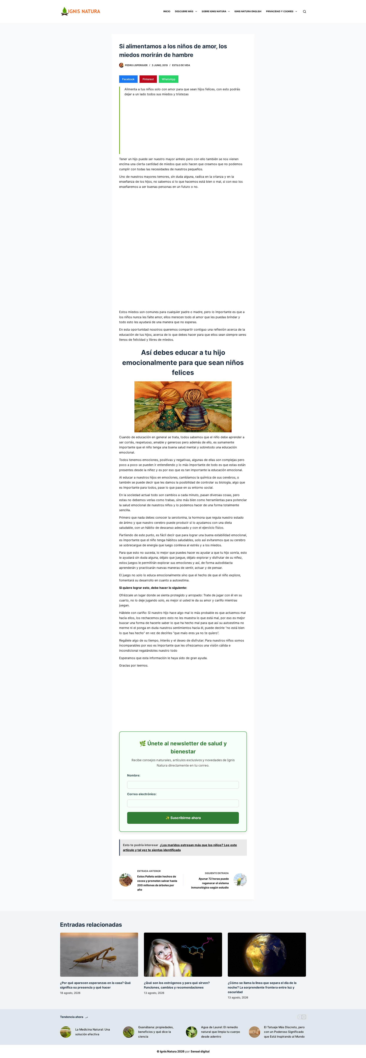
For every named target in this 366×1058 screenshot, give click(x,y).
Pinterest (148, 79)
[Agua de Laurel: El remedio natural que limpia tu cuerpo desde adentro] (191, 1032)
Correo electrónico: (142, 794)
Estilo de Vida (181, 65)
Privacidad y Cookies (279, 11)
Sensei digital (200, 1051)
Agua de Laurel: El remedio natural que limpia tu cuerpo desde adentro (220, 1032)
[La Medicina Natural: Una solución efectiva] (65, 1032)
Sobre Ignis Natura (214, 11)
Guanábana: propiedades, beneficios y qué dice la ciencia (155, 1032)
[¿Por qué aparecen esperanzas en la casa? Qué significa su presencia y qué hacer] (99, 955)
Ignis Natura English (247, 11)
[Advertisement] (186, 126)
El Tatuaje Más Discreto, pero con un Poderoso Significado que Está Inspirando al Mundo (284, 1032)
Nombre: (133, 775)
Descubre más (184, 11)
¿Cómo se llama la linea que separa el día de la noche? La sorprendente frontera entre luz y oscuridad (262, 987)
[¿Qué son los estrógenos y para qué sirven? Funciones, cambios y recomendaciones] (183, 955)
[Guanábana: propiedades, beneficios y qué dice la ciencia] (128, 1032)
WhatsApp (168, 79)
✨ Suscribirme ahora (183, 818)
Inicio (166, 11)
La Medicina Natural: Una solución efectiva (92, 1032)
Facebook (128, 79)
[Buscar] (304, 11)
